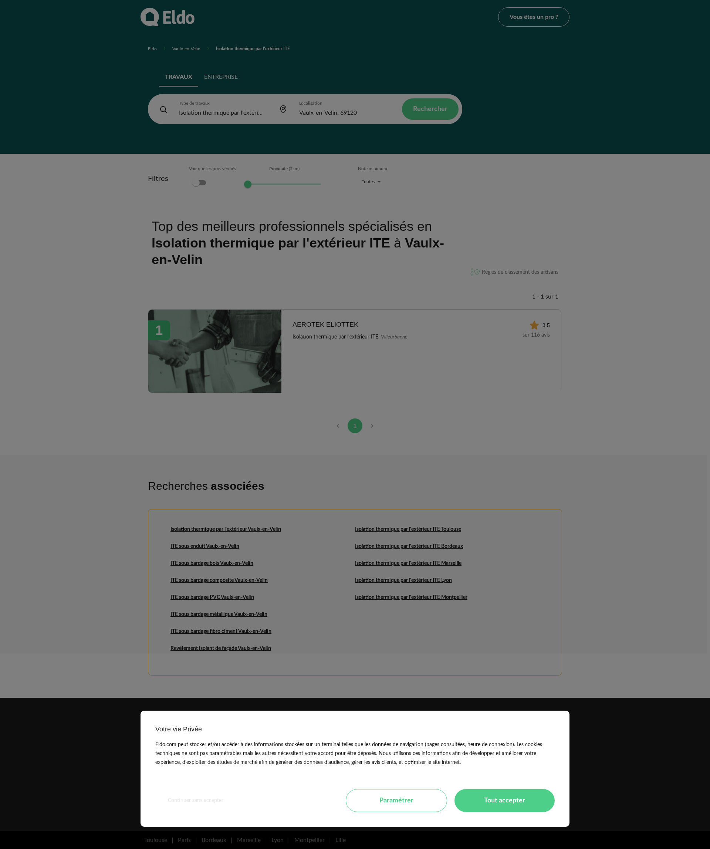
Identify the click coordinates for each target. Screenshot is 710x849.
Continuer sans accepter (195, 800)
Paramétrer (396, 800)
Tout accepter (504, 800)
